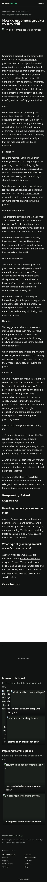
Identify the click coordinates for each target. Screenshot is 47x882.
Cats (9, 12)
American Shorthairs (20, 12)
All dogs (5, 867)
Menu (41, 3)
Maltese (27, 864)
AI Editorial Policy (23, 879)
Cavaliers (28, 854)
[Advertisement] (23, 619)
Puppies (5, 861)
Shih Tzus (28, 861)
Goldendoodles (30, 858)
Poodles (5, 858)
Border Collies (7, 864)
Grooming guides (8, 854)
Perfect (9, 3)
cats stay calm (9, 359)
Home (4, 12)
